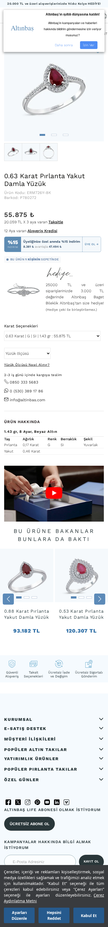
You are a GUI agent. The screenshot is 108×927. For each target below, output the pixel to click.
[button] (42, 135)
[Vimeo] (66, 802)
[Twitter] (18, 802)
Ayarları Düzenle (19, 915)
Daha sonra (64, 45)
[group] (26, 599)
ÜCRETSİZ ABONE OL (29, 824)
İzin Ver (88, 45)
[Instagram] (27, 802)
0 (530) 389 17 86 (26, 391)
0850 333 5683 (24, 382)
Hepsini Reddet (54, 915)
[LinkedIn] (57, 802)
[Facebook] (8, 802)
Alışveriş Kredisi (42, 231)
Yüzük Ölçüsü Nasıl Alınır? (27, 365)
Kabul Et (89, 915)
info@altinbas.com (27, 400)
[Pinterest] (37, 802)
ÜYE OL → (92, 244)
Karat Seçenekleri (21, 326)
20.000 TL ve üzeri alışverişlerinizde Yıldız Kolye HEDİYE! (54, 4)
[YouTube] (47, 802)
